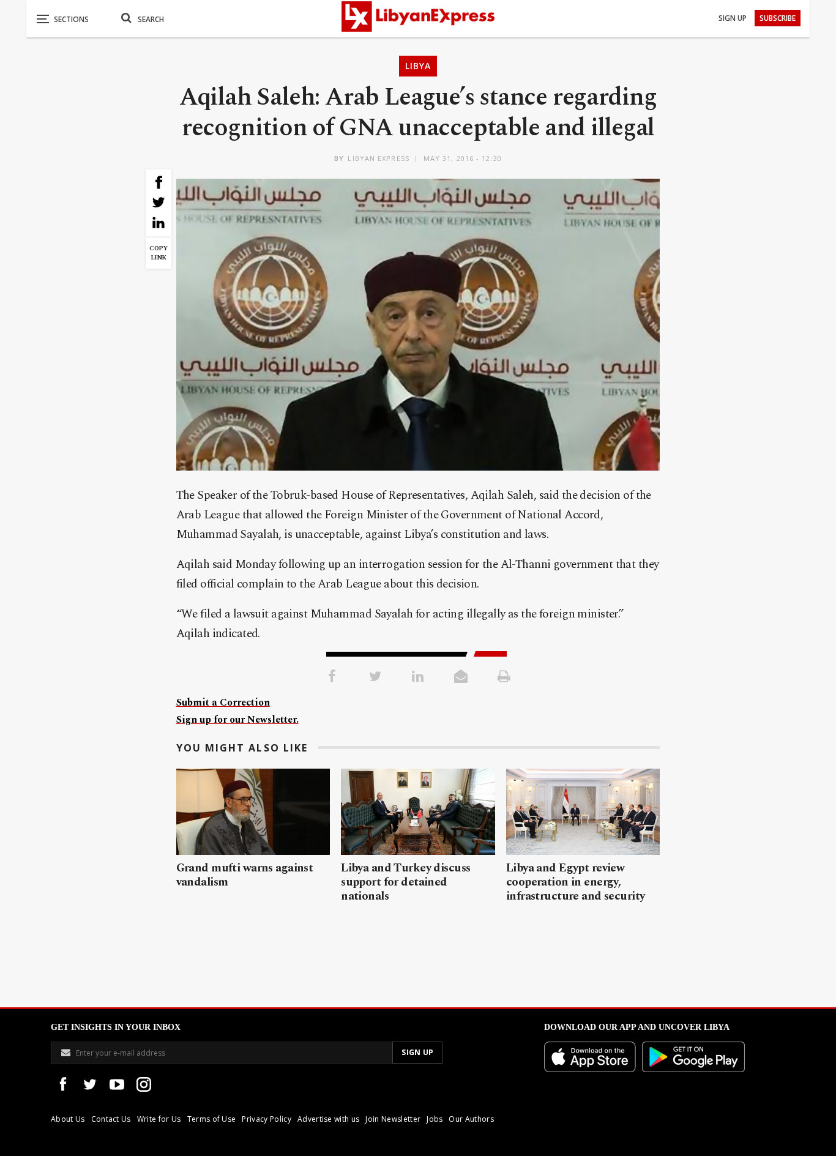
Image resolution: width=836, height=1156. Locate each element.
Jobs (434, 1119)
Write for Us (159, 1119)
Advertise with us (328, 1119)
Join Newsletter (392, 1119)
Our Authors (471, 1119)
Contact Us (111, 1119)
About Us (68, 1119)
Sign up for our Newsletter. (237, 719)
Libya (418, 66)
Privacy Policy (266, 1119)
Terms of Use (211, 1119)
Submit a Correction (223, 702)
